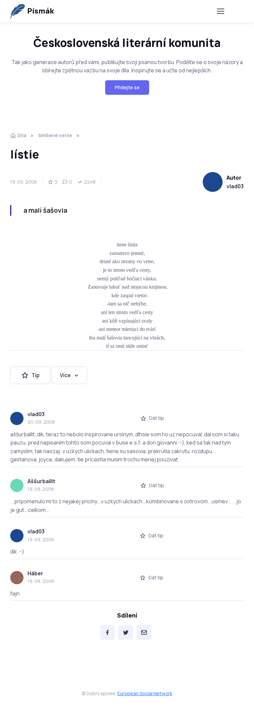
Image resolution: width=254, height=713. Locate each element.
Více (65, 375)
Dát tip (156, 418)
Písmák (40, 11)
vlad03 (235, 186)
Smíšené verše (55, 135)
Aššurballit (41, 481)
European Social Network (144, 693)
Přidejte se (127, 87)
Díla (22, 135)
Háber (35, 573)
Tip (35, 375)
